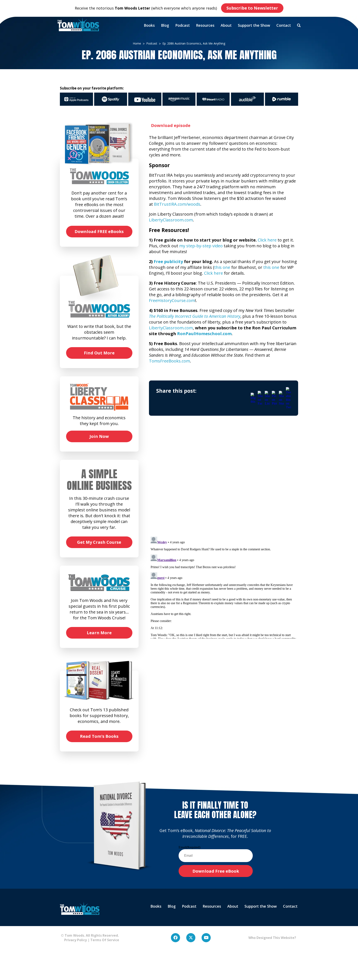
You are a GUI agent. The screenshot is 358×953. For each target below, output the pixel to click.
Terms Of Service (104, 940)
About (226, 25)
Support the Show (254, 25)
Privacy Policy (74, 940)
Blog (165, 25)
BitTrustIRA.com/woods (177, 204)
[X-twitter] (190, 937)
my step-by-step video (201, 246)
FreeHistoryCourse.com (172, 300)
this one (222, 267)
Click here (267, 240)
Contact (283, 25)
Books (149, 25)
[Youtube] (206, 937)
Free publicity (168, 261)
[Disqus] (223, 480)
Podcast (182, 25)
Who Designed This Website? (272, 937)
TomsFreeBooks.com (169, 361)
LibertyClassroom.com (171, 220)
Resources (205, 25)
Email (189, 847)
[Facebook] (175, 937)
